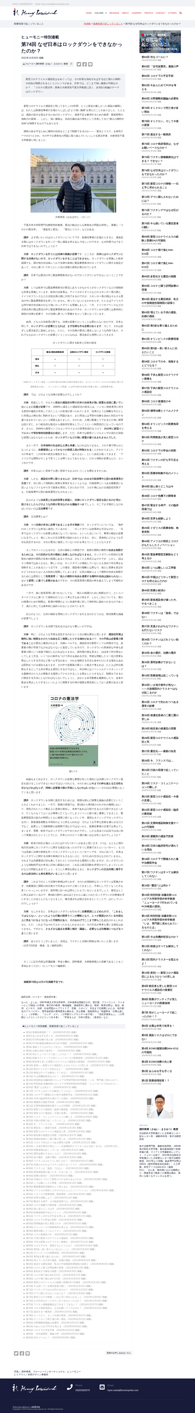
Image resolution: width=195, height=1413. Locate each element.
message (114, 13)
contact (160, 13)
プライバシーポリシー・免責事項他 (26, 1407)
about (125, 13)
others (172, 13)
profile (148, 13)
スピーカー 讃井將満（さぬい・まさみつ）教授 (47, 64)
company (137, 13)
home (89, 13)
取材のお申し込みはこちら (119, 1353)
